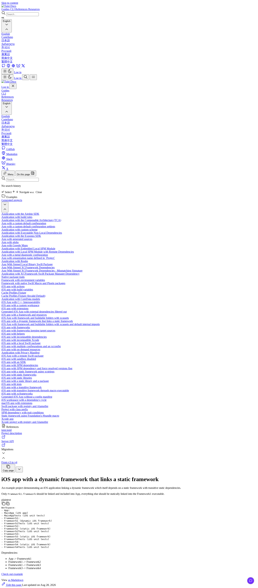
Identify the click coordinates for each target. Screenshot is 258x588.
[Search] (25, 77)
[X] (23, 66)
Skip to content (9, 2)
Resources (7, 99)
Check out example (12, 574)
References (7, 96)
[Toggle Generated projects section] (4, 207)
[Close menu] (12, 86)
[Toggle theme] (7, 71)
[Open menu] (33, 77)
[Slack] (13, 66)
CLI (3, 93)
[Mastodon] (8, 66)
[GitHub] (3, 66)
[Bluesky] (18, 66)
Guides (5, 90)
